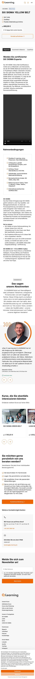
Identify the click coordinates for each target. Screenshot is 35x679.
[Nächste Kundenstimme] (10, 380)
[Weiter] (10, 441)
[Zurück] (4, 441)
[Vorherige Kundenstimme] (4, 380)
